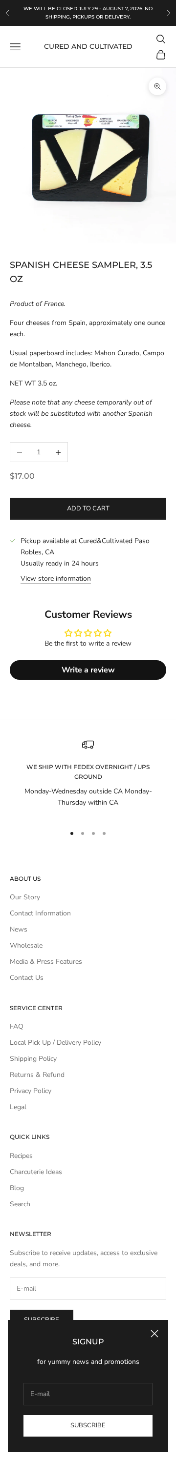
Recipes (21, 1155)
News (18, 929)
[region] (88, 777)
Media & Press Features (46, 961)
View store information (56, 578)
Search (20, 1204)
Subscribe (88, 1425)
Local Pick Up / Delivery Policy (55, 1042)
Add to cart (88, 508)
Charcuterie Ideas (36, 1171)
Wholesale (26, 945)
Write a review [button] (88, 670)
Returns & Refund (37, 1074)
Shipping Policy (33, 1058)
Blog (17, 1188)
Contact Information (40, 913)
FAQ (16, 1026)
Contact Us (27, 977)
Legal (18, 1107)
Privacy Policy (30, 1090)
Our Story (25, 897)
